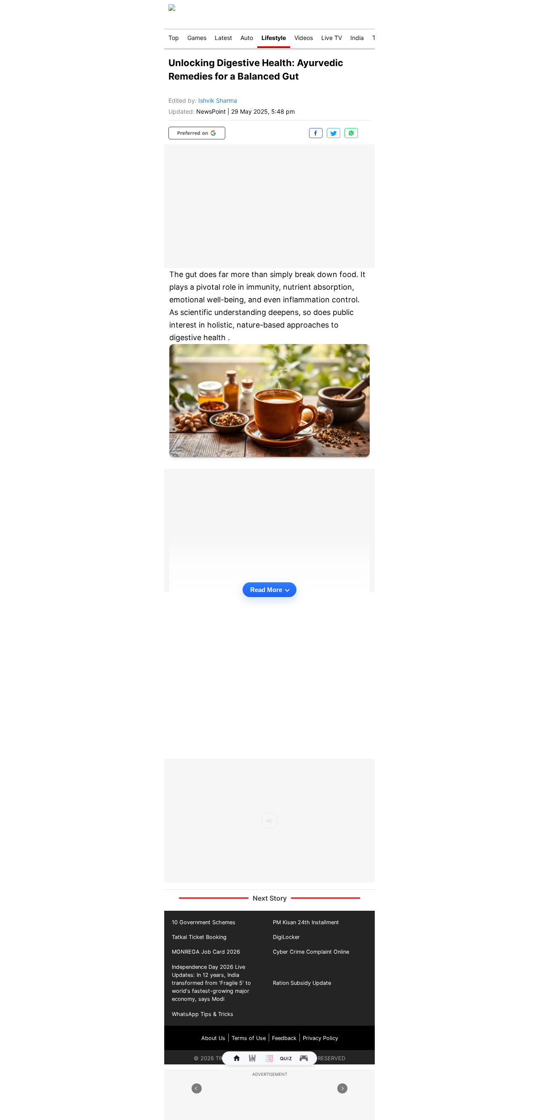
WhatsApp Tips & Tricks (202, 1014)
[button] (196, 133)
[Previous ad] (197, 1088)
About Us (213, 1038)
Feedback (284, 1038)
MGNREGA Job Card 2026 (206, 952)
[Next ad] (342, 1088)
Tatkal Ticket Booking (199, 937)
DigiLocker (286, 937)
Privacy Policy (320, 1038)
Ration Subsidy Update (302, 983)
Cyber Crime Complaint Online (311, 952)
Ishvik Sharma (217, 100)
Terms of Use (249, 1038)
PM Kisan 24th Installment (306, 922)
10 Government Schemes (203, 922)
